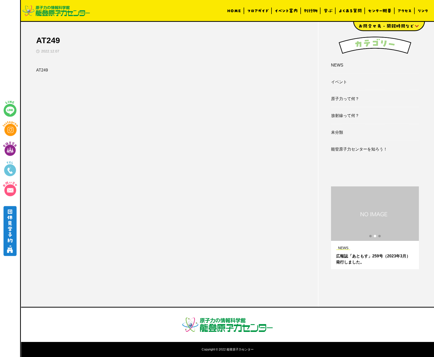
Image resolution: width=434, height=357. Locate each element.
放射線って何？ (345, 115)
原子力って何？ (345, 99)
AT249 (42, 70)
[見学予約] (10, 231)
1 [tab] (370, 236)
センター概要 (380, 11)
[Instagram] (10, 129)
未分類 (337, 132)
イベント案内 (286, 11)
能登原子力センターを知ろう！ (359, 149)
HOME (234, 11)
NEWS (337, 65)
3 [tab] (379, 236)
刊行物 (310, 11)
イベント (339, 82)
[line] (10, 109)
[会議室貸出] (10, 149)
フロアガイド (258, 11)
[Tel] (10, 169)
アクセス (405, 11)
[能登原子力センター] (56, 10)
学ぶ (328, 11)
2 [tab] (375, 236)
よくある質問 (350, 11)
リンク (423, 11)
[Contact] (10, 189)
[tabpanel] (375, 227)
